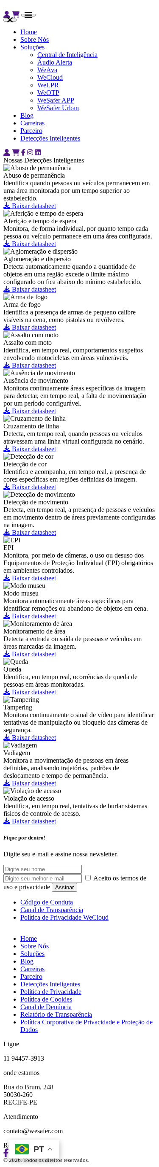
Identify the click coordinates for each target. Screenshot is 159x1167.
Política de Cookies (46, 999)
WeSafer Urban (58, 107)
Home (28, 31)
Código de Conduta (46, 902)
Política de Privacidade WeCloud (64, 917)
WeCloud (50, 77)
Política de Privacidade (50, 991)
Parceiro (31, 130)
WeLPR (48, 85)
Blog (26, 115)
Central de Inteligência (67, 54)
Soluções (32, 47)
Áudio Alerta (54, 62)
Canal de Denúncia (46, 1006)
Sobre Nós (34, 39)
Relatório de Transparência (56, 1014)
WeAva (47, 69)
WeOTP (48, 92)
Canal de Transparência (51, 909)
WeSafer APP (55, 100)
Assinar (64, 887)
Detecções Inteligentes (50, 138)
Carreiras (32, 123)
